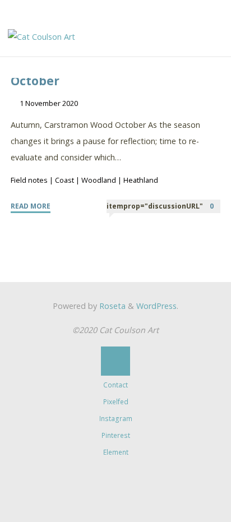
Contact (115, 385)
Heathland (140, 180)
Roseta (111, 306)
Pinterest (115, 435)
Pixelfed (115, 401)
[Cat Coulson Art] (41, 36)
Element (115, 452)
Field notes (29, 180)
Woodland (98, 180)
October (35, 81)
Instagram (115, 418)
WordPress (156, 306)
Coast (64, 180)
